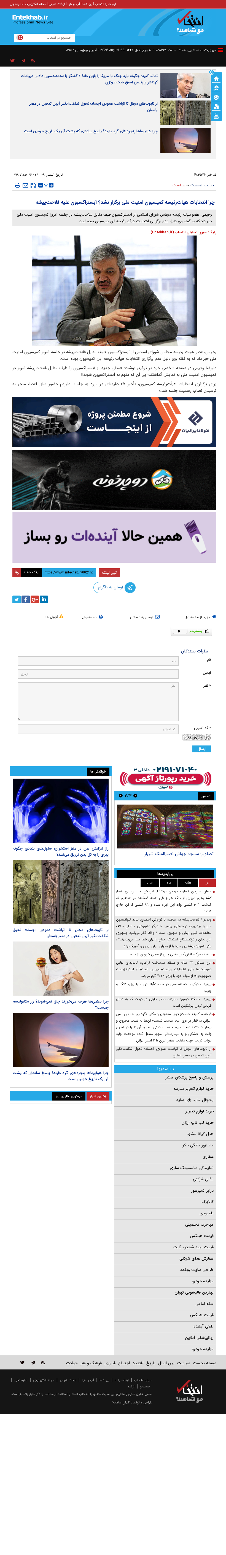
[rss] (33, 61)
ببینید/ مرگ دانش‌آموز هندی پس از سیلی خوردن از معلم (170, 954)
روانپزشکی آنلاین (199, 1337)
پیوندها (87, 4)
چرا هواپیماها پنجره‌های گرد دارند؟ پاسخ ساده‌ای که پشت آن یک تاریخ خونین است (91, 131)
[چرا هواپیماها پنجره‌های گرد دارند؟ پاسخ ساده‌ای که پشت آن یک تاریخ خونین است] (61, 1040)
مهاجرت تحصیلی (199, 1224)
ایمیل (207, 673)
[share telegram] (23, 61)
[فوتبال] (216, 97)
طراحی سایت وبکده (197, 1269)
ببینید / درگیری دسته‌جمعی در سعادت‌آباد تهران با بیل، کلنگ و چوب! (163, 987)
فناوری (109, 1363)
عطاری (208, 1156)
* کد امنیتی (202, 728)
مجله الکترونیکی (43, 1380)
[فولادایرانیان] (114, 422)
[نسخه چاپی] (17, 185)
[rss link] (43, 1362)
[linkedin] (44, 599)
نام (209, 660)
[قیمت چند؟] (216, 87)
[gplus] (35, 599)
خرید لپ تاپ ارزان (198, 1122)
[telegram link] (33, 1362)
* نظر (207, 686)
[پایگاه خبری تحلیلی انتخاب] (192, 25)
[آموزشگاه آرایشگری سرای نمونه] (114, 537)
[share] (12, 61)
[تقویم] (216, 106)
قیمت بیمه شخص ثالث (193, 1247)
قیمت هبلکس (202, 1236)
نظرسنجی (16, 4)
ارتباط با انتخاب (105, 4)
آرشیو (131, 1386)
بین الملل (166, 1363)
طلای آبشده (203, 1326)
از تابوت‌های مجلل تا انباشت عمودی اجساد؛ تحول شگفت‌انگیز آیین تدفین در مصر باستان (93, 107)
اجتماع (124, 1363)
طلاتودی (207, 1213)
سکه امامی (204, 1303)
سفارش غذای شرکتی (196, 1258)
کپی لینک (109, 573)
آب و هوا (74, 4)
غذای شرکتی (203, 1179)
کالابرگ (207, 1202)
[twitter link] (22, 1362)
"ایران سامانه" (121, 1402)
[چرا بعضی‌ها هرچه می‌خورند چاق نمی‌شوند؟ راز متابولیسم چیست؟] (61, 969)
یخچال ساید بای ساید (195, 1100)
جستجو (145, 1386)
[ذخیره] (33, 185)
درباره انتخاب (143, 1380)
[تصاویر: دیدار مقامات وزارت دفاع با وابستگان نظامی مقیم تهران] (165, 826)
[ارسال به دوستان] (25, 185)
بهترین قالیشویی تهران (194, 1292)
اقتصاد (138, 1363)
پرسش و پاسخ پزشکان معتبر (189, 1077)
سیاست (179, 185)
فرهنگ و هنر (91, 1363)
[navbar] (220, 50)
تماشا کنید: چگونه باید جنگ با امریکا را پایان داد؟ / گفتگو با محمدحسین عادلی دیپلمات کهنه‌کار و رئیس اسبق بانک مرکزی (89, 79)
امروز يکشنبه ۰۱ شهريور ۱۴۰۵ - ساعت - (185, 50)
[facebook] (25, 599)
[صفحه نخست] (216, 78)
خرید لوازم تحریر (199, 1111)
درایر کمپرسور (202, 1190)
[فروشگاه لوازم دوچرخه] (114, 480)
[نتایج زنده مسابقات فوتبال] (216, 116)
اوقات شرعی (57, 4)
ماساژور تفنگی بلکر (198, 1145)
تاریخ (150, 1363)
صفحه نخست (202, 185)
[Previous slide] (135, 795)
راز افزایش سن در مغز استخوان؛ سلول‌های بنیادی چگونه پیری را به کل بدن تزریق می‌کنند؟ (61, 851)
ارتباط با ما (122, 1380)
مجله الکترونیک (35, 4)
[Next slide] (121, 795)
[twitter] (16, 599)
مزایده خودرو (203, 1281)
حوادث (71, 1363)
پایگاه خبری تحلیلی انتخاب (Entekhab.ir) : (182, 232)
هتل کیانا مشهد (200, 1134)
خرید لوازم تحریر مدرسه (193, 1088)
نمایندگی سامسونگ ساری (192, 1168)
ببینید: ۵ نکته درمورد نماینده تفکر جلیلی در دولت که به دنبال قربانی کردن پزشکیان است (163, 1002)
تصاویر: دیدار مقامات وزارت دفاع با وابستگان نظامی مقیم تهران (167, 856)
